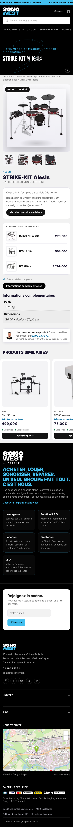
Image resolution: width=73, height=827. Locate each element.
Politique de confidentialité (15, 814)
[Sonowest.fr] (11, 11)
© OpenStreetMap (62, 774)
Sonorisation (49, 29)
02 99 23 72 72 (40, 335)
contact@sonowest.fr (14, 672)
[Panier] (68, 11)
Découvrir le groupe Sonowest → (22, 502)
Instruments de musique (19, 29)
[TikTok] (29, 681)
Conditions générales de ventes (18, 809)
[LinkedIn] (37, 681)
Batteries (45, 76)
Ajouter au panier (24, 435)
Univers (8, 695)
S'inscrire (16, 622)
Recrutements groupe (41, 814)
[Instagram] (6, 681)
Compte (58, 11)
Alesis (7, 171)
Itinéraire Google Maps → (16, 774)
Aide (5, 712)
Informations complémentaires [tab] (24, 285)
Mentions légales (44, 809)
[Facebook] (14, 681)
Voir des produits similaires (26, 212)
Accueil (6, 76)
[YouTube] (21, 681)
